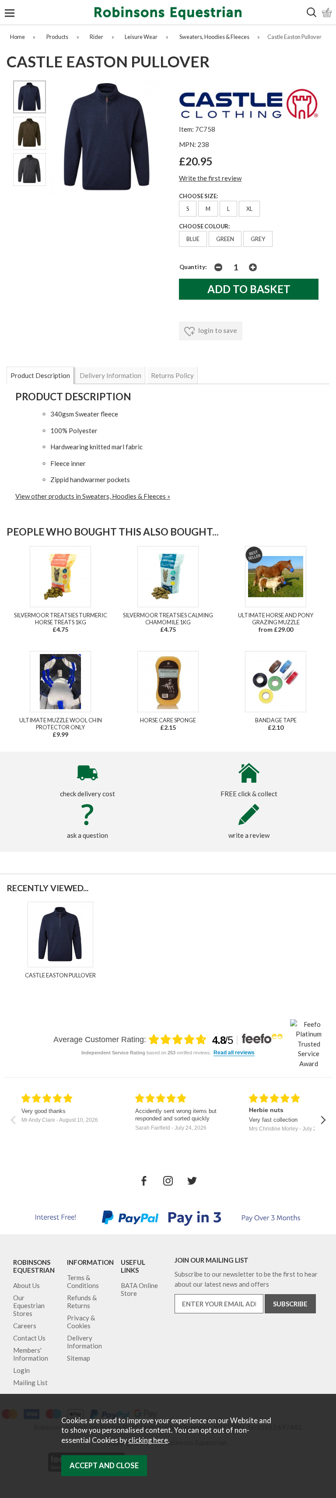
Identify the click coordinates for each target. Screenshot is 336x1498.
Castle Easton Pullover (60, 975)
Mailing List (30, 1382)
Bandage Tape (276, 720)
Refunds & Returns (82, 1301)
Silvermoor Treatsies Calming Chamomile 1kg (168, 619)
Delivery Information (110, 375)
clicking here (148, 1440)
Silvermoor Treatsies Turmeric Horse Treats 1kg (60, 619)
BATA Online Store (139, 1289)
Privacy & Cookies (81, 1322)
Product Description (40, 375)
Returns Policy (172, 375)
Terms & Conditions (83, 1281)
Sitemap (78, 1358)
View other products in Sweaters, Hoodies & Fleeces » (92, 496)
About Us (26, 1285)
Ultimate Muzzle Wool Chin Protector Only (60, 724)
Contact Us (29, 1338)
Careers (24, 1326)
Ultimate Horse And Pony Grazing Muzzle (275, 619)
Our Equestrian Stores (29, 1305)
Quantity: (193, 266)
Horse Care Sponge (168, 720)
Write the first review (210, 178)
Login (21, 1370)
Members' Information (30, 1354)
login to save (217, 330)
